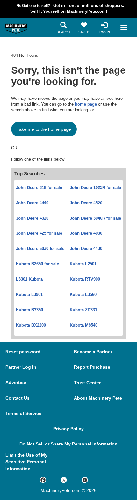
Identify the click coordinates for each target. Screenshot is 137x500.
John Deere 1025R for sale (95, 188)
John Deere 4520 (86, 203)
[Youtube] (92, 479)
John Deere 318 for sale (39, 188)
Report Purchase (92, 367)
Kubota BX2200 (31, 325)
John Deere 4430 (86, 248)
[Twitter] (71, 479)
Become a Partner (93, 351)
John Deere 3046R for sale (95, 218)
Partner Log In (20, 367)
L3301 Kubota (29, 279)
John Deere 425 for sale (39, 233)
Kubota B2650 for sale (37, 264)
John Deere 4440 (32, 203)
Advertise (15, 382)
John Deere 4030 (86, 233)
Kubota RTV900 (85, 279)
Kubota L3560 (83, 294)
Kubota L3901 (29, 294)
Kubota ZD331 (83, 310)
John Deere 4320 (32, 218)
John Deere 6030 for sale (40, 248)
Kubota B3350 (29, 310)
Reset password (22, 351)
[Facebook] (50, 479)
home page (86, 104)
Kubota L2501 (83, 264)
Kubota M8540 (83, 325)
